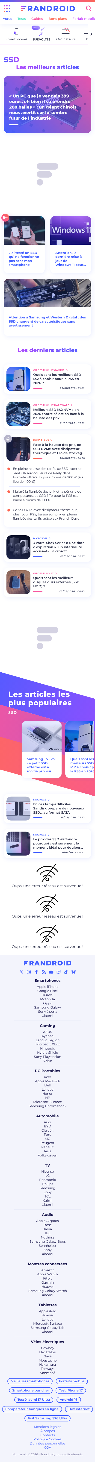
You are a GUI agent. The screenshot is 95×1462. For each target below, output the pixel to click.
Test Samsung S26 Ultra (47, 1418)
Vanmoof (47, 1373)
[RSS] (44, 972)
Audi (47, 1122)
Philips (47, 1184)
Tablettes (48, 1305)
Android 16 (68, 1399)
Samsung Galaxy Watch (47, 1291)
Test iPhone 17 (71, 1390)
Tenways (47, 1369)
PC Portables (47, 1071)
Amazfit (47, 1270)
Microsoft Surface (47, 1102)
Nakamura (47, 1364)
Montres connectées (47, 1264)
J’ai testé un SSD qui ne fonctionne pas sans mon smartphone (24, 259)
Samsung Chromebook (47, 1106)
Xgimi (47, 1200)
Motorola (47, 999)
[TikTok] (66, 972)
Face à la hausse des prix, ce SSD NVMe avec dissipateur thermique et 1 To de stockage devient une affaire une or (58, 449)
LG (47, 1176)
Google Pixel (47, 991)
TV (47, 1165)
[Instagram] (29, 972)
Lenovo (47, 1089)
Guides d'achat (43, 573)
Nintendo (47, 1048)
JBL (47, 1233)
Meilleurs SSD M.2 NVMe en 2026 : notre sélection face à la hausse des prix (58, 414)
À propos (47, 1431)
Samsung (47, 1188)
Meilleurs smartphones (30, 1381)
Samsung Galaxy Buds (48, 1241)
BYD (47, 1126)
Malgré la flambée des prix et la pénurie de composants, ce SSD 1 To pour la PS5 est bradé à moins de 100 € (47, 495)
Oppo (47, 1003)
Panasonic (47, 1180)
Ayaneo (47, 1036)
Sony (48, 1192)
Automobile (47, 1116)
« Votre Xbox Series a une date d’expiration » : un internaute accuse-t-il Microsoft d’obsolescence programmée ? (59, 547)
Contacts (47, 1435)
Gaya (48, 1356)
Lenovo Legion (47, 1040)
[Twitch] (58, 972)
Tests (22, 19)
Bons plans (57, 19)
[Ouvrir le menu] (7, 8)
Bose (48, 1225)
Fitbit (47, 1278)
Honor (47, 1093)
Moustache (47, 1360)
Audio (47, 1214)
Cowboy (47, 1348)
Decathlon (47, 1352)
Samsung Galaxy (47, 1007)
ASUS (47, 1032)
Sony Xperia (47, 1011)
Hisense (47, 1171)
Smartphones (48, 980)
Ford (47, 1135)
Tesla (47, 1151)
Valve (47, 1061)
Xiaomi (47, 1016)
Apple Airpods (47, 1221)
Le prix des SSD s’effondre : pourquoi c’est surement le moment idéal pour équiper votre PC (56, 843)
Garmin (48, 1282)
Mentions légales (47, 1427)
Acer (47, 1077)
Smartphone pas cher (30, 1390)
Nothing (47, 1237)
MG (47, 1139)
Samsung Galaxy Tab (47, 1328)
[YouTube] (51, 972)
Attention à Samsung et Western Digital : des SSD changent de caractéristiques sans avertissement (47, 321)
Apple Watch (47, 1274)
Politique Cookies (47, 1439)
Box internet (79, 1409)
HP (47, 1098)
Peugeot (47, 1143)
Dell (47, 1085)
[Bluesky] (73, 972)
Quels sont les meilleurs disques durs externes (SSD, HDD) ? (56, 582)
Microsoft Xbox (48, 1044)
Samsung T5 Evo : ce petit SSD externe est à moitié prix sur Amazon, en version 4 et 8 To (41, 769)
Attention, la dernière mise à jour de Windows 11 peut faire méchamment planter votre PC (69, 259)
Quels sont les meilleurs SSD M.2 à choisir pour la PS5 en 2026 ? (57, 379)
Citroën (47, 1130)
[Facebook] (36, 972)
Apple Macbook (47, 1081)
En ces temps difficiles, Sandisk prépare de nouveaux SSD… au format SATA (58, 808)
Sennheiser (47, 1246)
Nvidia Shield (47, 1052)
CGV (47, 1447)
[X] (21, 972)
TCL (47, 1196)
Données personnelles (47, 1443)
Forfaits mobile (71, 1381)
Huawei (47, 995)
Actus (7, 19)
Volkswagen (47, 1155)
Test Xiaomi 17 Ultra (34, 1399)
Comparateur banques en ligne (32, 1409)
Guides (37, 19)
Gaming (47, 1026)
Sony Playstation (47, 1057)
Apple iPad (47, 1311)
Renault (47, 1147)
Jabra (47, 1229)
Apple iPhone (47, 987)
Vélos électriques (47, 1342)
